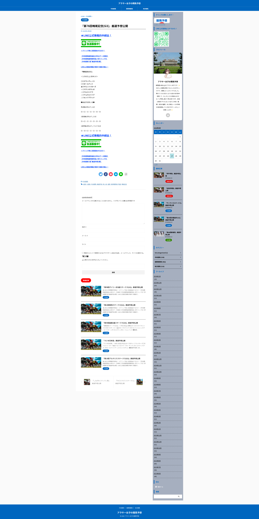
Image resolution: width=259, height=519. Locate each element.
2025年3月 (157, 340)
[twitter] (101, 174)
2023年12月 (157, 435)
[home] (168, 115)
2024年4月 (157, 410)
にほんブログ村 (159, 24)
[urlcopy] (126, 174)
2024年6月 (157, 397)
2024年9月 (157, 378)
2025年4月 (157, 334)
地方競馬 (145, 9)
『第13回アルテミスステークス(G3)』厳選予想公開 (121, 358)
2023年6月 (157, 474)
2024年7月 (157, 391)
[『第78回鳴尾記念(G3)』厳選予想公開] (116, 174)
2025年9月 (157, 302)
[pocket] (111, 174)
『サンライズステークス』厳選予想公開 (173, 204)
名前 (84, 227)
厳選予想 (99, 184)
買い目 (105, 184)
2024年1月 (157, 429)
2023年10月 (157, 448)
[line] (121, 174)
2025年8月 (157, 308)
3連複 (88, 184)
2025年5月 (157, 327)
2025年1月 (157, 353)
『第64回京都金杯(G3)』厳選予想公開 (173, 219)
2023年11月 (157, 442)
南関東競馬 (129, 9)
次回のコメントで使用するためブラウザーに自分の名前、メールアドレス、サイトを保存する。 (114, 253)
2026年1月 (157, 276)
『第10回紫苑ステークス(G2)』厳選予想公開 (119, 305)
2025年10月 (157, 295)
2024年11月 (157, 365)
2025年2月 (157, 346)
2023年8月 (157, 461)
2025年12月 (157, 283)
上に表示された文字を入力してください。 (95, 260)
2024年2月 (157, 423)
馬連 (119, 184)
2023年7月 (157, 467)
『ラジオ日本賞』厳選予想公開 (114, 340)
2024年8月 (157, 384)
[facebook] (106, 174)
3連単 (84, 184)
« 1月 (156, 164)
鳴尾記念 (124, 184)
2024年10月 (157, 372)
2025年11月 (157, 289)
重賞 (109, 184)
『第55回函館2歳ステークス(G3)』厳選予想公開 (120, 323)
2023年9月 (157, 454)
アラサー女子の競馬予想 (129, 3)
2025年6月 (157, 321)
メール (85, 236)
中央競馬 (113, 9)
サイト (84, 244)
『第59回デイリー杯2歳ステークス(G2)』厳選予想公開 (123, 287)
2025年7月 (157, 315)
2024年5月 (157, 404)
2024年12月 (157, 359)
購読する (160, 487)
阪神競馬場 (114, 184)
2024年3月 (157, 416)
